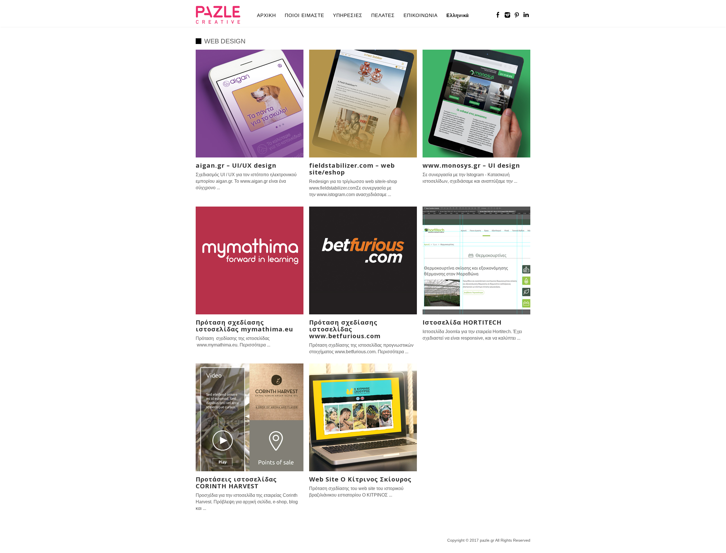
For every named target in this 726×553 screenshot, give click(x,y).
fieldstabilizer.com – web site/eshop (352, 168)
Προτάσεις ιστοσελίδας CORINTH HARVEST (236, 482)
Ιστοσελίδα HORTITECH (462, 322)
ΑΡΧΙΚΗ (266, 15)
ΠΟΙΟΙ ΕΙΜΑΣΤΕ (304, 15)
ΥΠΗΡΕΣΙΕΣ (347, 15)
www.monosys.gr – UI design (471, 165)
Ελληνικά (457, 15)
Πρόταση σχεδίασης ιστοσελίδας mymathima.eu (244, 325)
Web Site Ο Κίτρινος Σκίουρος (360, 479)
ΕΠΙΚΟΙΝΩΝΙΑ (421, 15)
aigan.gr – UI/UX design (236, 165)
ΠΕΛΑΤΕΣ (383, 15)
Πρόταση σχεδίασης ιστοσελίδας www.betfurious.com (345, 329)
